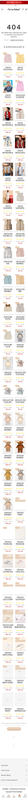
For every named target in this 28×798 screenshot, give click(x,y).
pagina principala (17, 40)
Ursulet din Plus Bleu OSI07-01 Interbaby (20, 403)
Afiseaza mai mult (14, 728)
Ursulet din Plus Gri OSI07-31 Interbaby (8, 403)
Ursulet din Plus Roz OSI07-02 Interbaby (20, 375)
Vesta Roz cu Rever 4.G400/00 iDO (20, 98)
